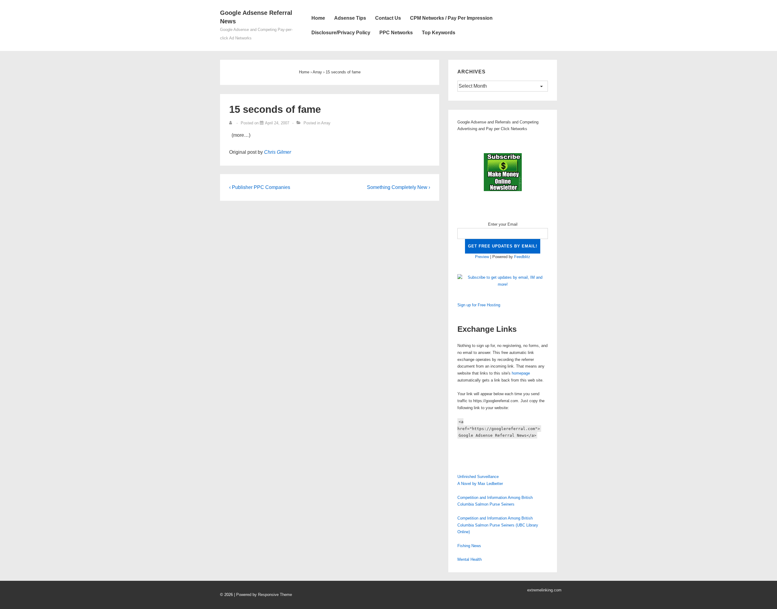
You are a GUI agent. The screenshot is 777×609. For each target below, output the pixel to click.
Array (326, 123)
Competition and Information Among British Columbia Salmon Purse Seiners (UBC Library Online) (497, 525)
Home (318, 18)
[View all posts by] (232, 123)
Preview (482, 256)
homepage (521, 373)
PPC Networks (396, 32)
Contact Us (388, 18)
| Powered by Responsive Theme (263, 594)
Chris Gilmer (277, 152)
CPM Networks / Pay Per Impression (451, 18)
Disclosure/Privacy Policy (340, 32)
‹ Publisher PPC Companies (259, 187)
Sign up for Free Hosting (478, 305)
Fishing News (469, 545)
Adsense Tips (350, 18)
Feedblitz (522, 256)
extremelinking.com (544, 590)
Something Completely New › (398, 187)
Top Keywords (438, 32)
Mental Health (469, 559)
